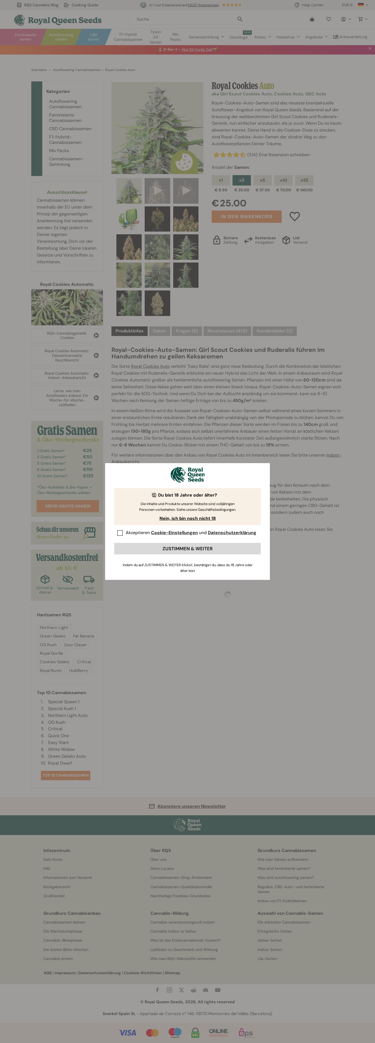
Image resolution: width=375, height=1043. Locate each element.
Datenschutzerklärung (232, 532)
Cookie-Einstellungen (174, 532)
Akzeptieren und (191, 532)
